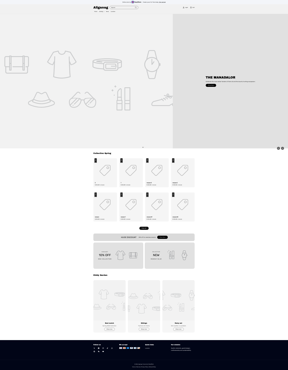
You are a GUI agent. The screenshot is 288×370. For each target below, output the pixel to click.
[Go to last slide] (278, 148)
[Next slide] (282, 148)
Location (113, 11)
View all (144, 228)
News (107, 11)
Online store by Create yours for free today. (144, 2)
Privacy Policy (144, 366)
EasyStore (151, 364)
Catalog (101, 11)
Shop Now (211, 85)
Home (95, 11)
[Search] (135, 7)
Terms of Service (136, 366)
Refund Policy (152, 366)
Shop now (109, 329)
